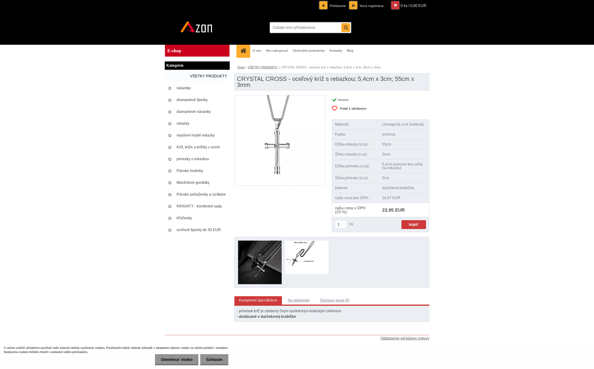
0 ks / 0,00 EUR (413, 6)
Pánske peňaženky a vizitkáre (201, 194)
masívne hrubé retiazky (196, 135)
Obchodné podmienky (309, 50)
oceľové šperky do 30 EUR (199, 230)
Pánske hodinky (190, 171)
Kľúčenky (184, 218)
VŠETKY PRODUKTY (208, 76)
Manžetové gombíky (193, 182)
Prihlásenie (338, 6)
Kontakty (335, 50)
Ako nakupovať (277, 50)
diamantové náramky (194, 112)
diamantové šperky (192, 100)
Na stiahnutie (299, 300)
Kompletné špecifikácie (258, 300)
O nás (256, 50)
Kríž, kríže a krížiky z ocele (198, 147)
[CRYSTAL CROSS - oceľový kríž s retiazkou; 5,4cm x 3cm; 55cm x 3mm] (280, 97)
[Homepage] (244, 51)
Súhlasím (214, 360)
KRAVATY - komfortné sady (199, 206)
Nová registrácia (371, 6)
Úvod (240, 67)
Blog (350, 50)
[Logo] (197, 27)
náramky (184, 88)
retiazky (183, 123)
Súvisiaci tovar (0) (334, 300)
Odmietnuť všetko (177, 360)
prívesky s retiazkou (193, 159)
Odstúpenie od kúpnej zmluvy (405, 338)
